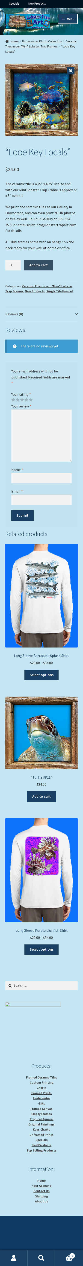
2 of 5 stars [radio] (17, 400)
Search (41, 1258)
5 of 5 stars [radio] (31, 400)
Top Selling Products (41, 1150)
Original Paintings (41, 1124)
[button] (70, 70)
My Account (14, 1258)
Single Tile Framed (59, 291)
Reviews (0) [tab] (14, 314)
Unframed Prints (41, 1135)
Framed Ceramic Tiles (41, 1077)
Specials (14, 4)
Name (17, 469)
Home (15, 41)
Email (17, 491)
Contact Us (41, 1191)
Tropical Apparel (41, 1119)
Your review (21, 406)
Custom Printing (41, 1082)
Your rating (21, 394)
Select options (41, 674)
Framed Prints (41, 1093)
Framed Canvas (41, 1109)
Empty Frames (41, 1114)
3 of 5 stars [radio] (22, 400)
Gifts (41, 1103)
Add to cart (38, 265)
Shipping (41, 1196)
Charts (41, 1088)
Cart (64, 1254)
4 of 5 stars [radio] (26, 400)
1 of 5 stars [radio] (13, 400)
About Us (41, 1201)
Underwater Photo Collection (42, 41)
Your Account (41, 1186)
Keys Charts (41, 1129)
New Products (37, 4)
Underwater (41, 1098)
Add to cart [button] (41, 796)
